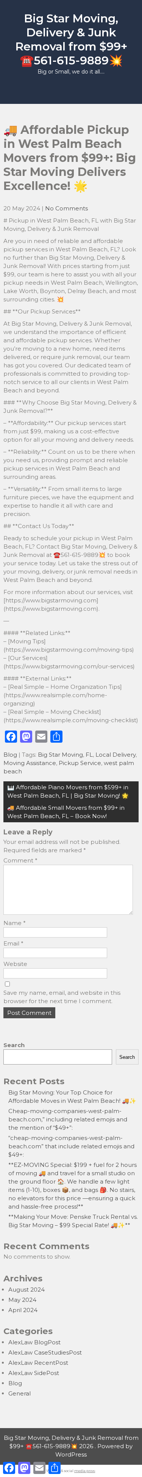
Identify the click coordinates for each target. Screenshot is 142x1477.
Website (15, 963)
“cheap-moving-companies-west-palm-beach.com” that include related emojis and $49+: (71, 1146)
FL (89, 754)
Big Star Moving (60, 754)
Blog (10, 754)
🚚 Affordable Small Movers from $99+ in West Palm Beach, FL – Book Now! (66, 812)
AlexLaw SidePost (33, 1373)
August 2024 (26, 1289)
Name (14, 923)
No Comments (66, 208)
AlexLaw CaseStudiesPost (45, 1352)
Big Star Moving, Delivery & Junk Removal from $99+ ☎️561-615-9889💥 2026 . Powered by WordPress (71, 1446)
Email (13, 943)
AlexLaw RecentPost (38, 1362)
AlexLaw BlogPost (34, 1342)
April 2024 (22, 1310)
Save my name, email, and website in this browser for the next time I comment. (61, 997)
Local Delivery (115, 754)
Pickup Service (80, 763)
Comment (20, 860)
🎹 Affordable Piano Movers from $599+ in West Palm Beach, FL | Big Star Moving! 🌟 (68, 791)
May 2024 (22, 1299)
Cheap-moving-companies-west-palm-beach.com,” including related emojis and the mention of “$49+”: (67, 1119)
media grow (84, 1471)
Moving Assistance (29, 763)
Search (14, 1045)
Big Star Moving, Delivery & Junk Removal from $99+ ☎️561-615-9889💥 (71, 39)
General (19, 1393)
